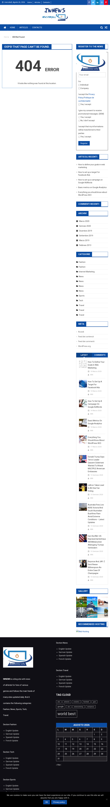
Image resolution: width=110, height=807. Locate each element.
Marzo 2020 (84, 221)
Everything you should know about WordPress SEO (96, 440)
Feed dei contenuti (86, 337)
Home (29, 2)
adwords (66, 702)
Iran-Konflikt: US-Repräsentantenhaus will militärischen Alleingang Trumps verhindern (96, 542)
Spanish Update (65, 655)
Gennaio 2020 (85, 226)
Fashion (82, 262)
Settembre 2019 (86, 236)
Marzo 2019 (84, 240)
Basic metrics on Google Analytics (92, 187)
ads (59, 702)
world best (67, 714)
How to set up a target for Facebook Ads (95, 385)
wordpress (90, 707)
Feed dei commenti (86, 341)
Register (84, 143)
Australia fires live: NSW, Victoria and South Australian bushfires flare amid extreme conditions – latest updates (96, 513)
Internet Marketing (87, 272)
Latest (84, 355)
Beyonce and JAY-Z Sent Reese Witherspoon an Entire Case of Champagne (96, 567)
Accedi (81, 332)
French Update (65, 659)
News (81, 276)
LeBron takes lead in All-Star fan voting (96, 488)
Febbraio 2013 (85, 245)
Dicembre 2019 (85, 231)
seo (69, 707)
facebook (86, 702)
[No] (106, 799)
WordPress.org (84, 346)
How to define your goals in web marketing (96, 365)
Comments (99, 355)
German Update (65, 652)
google (61, 706)
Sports (82, 296)
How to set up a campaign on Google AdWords (95, 404)
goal (94, 702)
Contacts (46, 2)
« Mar (58, 765)
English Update (65, 649)
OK (46, 802)
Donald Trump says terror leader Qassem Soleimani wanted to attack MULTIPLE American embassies (96, 464)
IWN (91, 375)
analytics (76, 702)
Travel (81, 305)
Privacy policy (59, 802)
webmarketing (78, 707)
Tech (81, 300)
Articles (37, 2)
